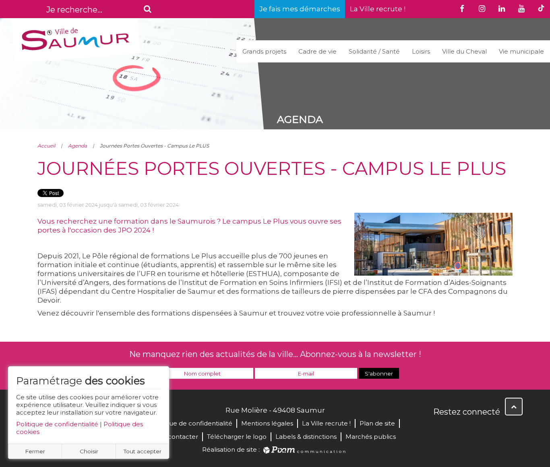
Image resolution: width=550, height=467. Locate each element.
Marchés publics (370, 436)
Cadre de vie (317, 51)
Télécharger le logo (237, 436)
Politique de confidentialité (57, 424)
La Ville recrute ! (377, 9)
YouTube (475, 429)
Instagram (493, 429)
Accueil (46, 146)
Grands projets (264, 51)
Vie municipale (521, 51)
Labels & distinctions (306, 436)
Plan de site (377, 423)
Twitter (458, 429)
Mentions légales (267, 423)
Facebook (440, 429)
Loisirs (421, 51)
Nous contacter (174, 436)
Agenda (77, 146)
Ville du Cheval (464, 51)
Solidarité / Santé (374, 51)
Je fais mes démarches (299, 9)
